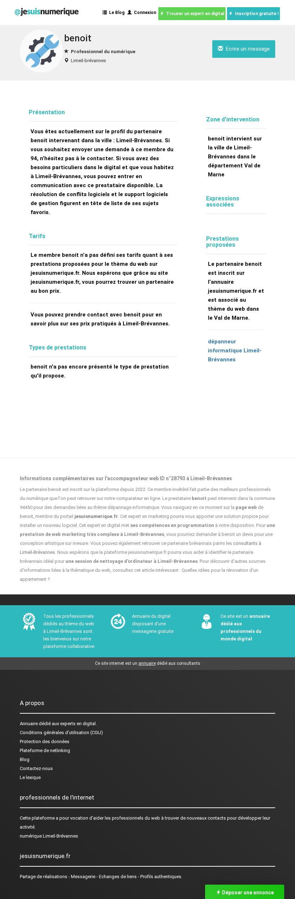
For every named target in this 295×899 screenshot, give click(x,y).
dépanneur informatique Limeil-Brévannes (235, 350)
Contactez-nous (36, 768)
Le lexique (30, 777)
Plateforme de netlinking (45, 750)
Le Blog (115, 12)
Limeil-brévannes (88, 60)
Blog (25, 759)
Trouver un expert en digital (194, 13)
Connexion (144, 12)
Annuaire (29, 723)
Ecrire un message (246, 49)
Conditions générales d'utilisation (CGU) (61, 732)
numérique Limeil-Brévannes (49, 836)
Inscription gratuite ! (255, 13)
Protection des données (44, 741)
